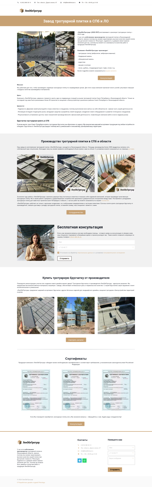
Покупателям (108, 10)
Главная (64, 10)
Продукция (84, 10)
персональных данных (85, 253)
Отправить (64, 258)
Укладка (74, 10)
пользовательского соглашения (114, 253)
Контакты (122, 10)
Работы (97, 10)
